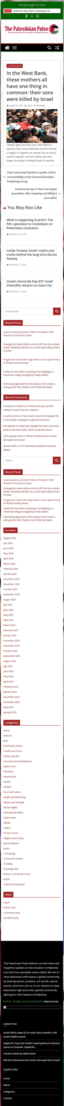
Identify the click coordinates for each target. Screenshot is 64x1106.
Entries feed (9, 907)
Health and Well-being (14, 797)
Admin (29, 105)
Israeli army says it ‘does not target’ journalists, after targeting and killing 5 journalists (34, 193)
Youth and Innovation (14, 884)
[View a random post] (57, 47)
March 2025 (9, 625)
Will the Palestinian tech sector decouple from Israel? (31, 1060)
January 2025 (9, 635)
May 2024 (8, 676)
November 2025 (11, 584)
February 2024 (10, 686)
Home (6, 1078)
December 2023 (11, 696)
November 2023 (11, 702)
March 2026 (9, 563)
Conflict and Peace (12, 751)
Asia (5, 740)
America (7, 735)
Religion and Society (13, 838)
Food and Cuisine (12, 792)
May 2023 (8, 707)
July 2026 (7, 543)
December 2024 (11, 640)
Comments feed (11, 912)
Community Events (12, 745)
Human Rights (10, 807)
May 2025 (8, 614)
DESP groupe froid (12, 435)
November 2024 (11, 645)
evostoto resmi (11, 415)
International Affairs (13, 812)
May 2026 (8, 553)
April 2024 (8, 681)
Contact (7, 1098)
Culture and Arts (11, 756)
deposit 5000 (9, 445)
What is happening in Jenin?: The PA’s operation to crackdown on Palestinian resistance (30, 224)
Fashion (7, 786)
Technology (9, 853)
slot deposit (9, 425)
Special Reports (11, 843)
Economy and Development (17, 761)
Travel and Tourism (13, 858)
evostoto (8, 405)
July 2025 (7, 604)
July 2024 (7, 666)
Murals (6, 822)
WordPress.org (10, 917)
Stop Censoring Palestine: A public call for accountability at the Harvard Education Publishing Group (31, 177)
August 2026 (9, 538)
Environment (9, 776)
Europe (7, 781)
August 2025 (9, 599)
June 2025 (8, 609)
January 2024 (9, 691)
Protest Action (10, 833)
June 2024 (8, 671)
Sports (6, 848)
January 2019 (9, 712)
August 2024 (9, 661)
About (6, 1084)
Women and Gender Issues (17, 874)
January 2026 (9, 573)
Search (57, 311)
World (6, 879)
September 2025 (11, 594)
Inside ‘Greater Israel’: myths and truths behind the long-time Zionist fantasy (32, 254)
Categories (9, 1091)
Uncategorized (14, 66)
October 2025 (10, 589)
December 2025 (11, 579)
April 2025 (8, 620)
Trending (7, 863)
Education (8, 771)
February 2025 (10, 630)
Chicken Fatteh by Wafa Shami (19, 1053)
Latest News (9, 817)
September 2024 (11, 655)
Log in (6, 902)
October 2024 (10, 650)
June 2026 (8, 548)
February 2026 (10, 568)
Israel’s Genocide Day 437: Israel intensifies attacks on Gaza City (30, 283)
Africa (6, 730)
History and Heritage (13, 802)
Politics (7, 827)
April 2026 (8, 558)
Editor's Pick (9, 766)
